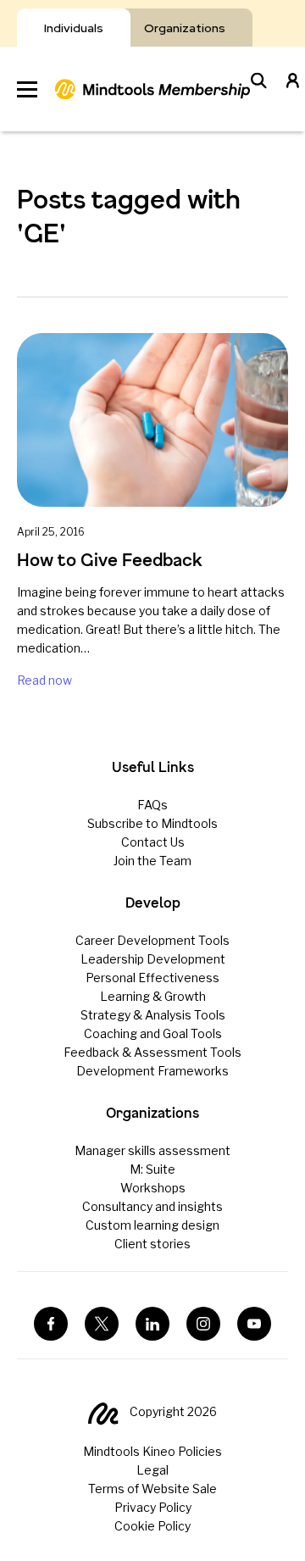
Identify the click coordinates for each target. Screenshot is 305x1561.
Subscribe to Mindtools (152, 823)
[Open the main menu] (27, 89)
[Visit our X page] (102, 1324)
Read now (44, 680)
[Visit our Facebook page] (51, 1324)
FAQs (152, 804)
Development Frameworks (152, 1071)
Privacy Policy (152, 1507)
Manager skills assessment (152, 1150)
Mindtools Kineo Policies (152, 1451)
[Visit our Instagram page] (203, 1324)
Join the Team (152, 860)
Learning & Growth (153, 996)
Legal (152, 1470)
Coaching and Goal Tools (153, 1033)
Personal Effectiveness (152, 977)
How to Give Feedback (109, 559)
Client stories (152, 1243)
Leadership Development (152, 959)
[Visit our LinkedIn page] (152, 1324)
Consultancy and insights (152, 1206)
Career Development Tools (152, 940)
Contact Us (153, 842)
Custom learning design (152, 1225)
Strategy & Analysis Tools (152, 1015)
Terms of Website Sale (152, 1488)
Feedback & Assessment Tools (152, 1052)
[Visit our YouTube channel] (254, 1324)
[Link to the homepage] (152, 89)
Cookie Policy (152, 1526)
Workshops (153, 1187)
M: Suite (152, 1169)
